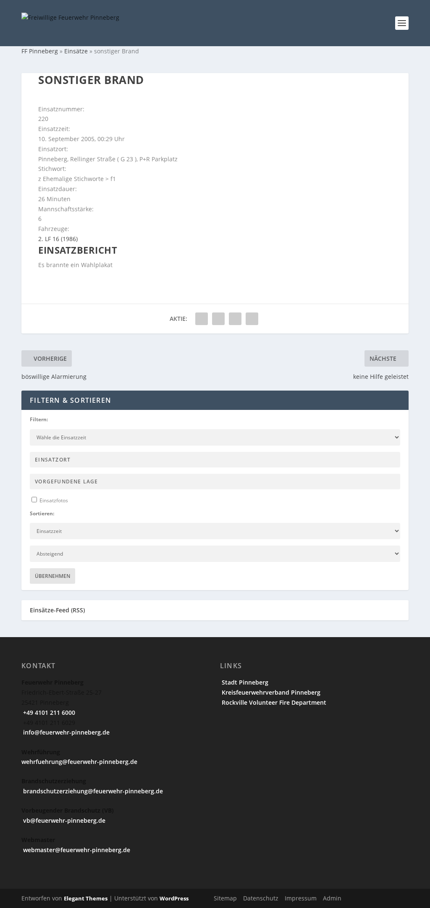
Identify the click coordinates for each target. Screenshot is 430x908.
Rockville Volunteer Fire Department (273, 702)
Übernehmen (52, 576)
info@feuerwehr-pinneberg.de (65, 732)
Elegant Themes (86, 898)
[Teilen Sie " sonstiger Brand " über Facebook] (201, 318)
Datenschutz (260, 898)
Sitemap (225, 898)
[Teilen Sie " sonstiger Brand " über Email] (235, 318)
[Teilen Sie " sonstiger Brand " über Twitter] (218, 318)
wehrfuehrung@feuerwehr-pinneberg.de (79, 762)
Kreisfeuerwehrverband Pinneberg (270, 692)
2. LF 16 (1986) (58, 239)
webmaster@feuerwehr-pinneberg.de (75, 850)
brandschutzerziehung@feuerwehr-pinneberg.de (92, 791)
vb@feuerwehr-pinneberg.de (63, 820)
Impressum (301, 898)
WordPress (174, 898)
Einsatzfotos (53, 500)
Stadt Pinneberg (244, 682)
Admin (332, 898)
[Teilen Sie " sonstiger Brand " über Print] (252, 318)
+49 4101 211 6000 (48, 712)
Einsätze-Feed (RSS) (57, 610)
